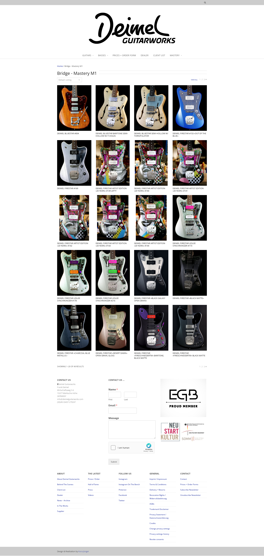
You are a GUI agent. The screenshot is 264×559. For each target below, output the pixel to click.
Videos (91, 495)
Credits (153, 523)
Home (60, 66)
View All (194, 80)
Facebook (123, 495)
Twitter (122, 500)
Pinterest (122, 489)
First (110, 399)
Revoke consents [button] (157, 539)
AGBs (152, 504)
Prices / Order (94, 479)
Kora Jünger (83, 551)
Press (90, 489)
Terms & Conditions (158, 484)
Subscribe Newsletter (189, 489)
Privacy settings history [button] (159, 534)
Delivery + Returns (157, 489)
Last (126, 399)
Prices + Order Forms (189, 484)
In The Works (62, 506)
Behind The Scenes (65, 484)
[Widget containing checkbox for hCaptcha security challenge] (131, 447)
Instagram (123, 479)
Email (112, 405)
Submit (114, 461)
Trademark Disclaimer (159, 509)
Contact (183, 479)
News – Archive (63, 500)
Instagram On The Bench (129, 484)
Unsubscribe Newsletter (190, 495)
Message (113, 418)
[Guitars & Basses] (132, 43)
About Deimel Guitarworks (68, 479)
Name (113, 389)
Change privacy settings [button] (160, 528)
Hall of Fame (93, 484)
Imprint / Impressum (158, 479)
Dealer (60, 495)
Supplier (60, 511)
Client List (61, 489)
